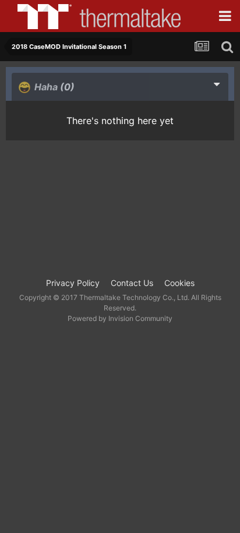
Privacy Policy (73, 283)
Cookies (179, 283)
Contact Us (132, 283)
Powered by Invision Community (120, 318)
